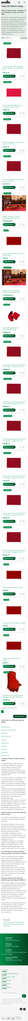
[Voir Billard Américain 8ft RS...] (14, 283)
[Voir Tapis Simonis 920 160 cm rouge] (14, 651)
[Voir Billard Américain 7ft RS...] (14, 209)
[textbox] (7, 38)
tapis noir (4, 749)
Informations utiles (8, 977)
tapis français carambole (8, 730)
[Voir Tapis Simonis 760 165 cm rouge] (14, 615)
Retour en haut (20, 716)
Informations (6, 980)
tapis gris (4, 740)
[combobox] (7, 38)
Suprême (5, 970)
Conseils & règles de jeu (10, 973)
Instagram (24, 1009)
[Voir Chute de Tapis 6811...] (14, 60)
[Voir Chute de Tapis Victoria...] (14, 135)
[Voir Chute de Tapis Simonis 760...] (14, 357)
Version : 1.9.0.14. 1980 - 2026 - (10, 1016)
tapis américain (5, 727)
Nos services (6, 984)
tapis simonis (5, 743)
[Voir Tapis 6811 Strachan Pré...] (14, 320)
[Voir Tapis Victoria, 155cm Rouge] (14, 579)
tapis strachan (5, 755)
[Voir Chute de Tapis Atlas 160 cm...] (14, 98)
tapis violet (4, 752)
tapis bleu (4, 733)
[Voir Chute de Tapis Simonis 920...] (14, 431)
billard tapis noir (6, 736)
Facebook (21, 1009)
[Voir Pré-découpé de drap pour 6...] (14, 688)
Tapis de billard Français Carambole (14, 922)
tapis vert (4, 746)
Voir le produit (9, 76)
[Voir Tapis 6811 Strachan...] (14, 246)
